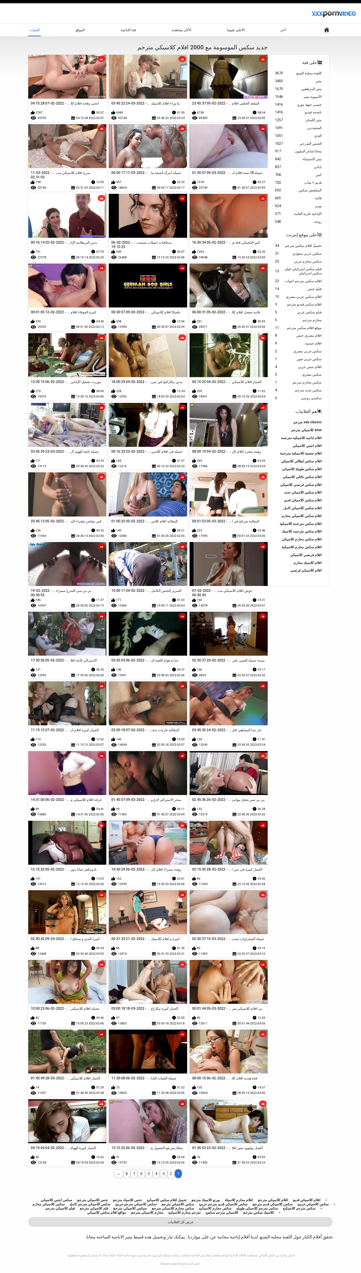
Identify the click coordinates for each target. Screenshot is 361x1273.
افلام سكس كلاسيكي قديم (303, 500)
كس (298, 175)
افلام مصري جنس (298, 335)
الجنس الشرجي (298, 144)
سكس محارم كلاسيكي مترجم (173, 1208)
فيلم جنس (298, 289)
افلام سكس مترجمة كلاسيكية (301, 524)
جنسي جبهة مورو (298, 104)
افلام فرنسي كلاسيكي (306, 555)
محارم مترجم (298, 320)
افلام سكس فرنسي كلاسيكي (301, 485)
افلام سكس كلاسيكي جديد (303, 492)
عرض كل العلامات (181, 1222)
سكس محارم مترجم (298, 382)
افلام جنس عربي (298, 367)
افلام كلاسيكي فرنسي (306, 570)
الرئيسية (326, 30)
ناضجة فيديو (298, 112)
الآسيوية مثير (298, 97)
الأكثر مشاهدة (181, 30)
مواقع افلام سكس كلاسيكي (106, 1212)
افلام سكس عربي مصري (298, 297)
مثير (298, 81)
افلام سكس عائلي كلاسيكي (302, 477)
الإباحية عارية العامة (298, 214)
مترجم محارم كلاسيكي (184, 1212)
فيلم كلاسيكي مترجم (60, 1208)
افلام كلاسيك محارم (308, 563)
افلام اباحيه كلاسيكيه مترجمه (301, 438)
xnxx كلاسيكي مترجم (306, 430)
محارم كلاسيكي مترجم (147, 1212)
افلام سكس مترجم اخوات (298, 281)
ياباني (298, 167)
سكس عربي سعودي (298, 253)
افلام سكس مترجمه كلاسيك (302, 531)
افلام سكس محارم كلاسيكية (302, 547)
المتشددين (298, 128)
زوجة (298, 222)
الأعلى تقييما (236, 30)
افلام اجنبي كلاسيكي (307, 446)
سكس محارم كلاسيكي (215, 1208)
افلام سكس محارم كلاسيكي (302, 539)
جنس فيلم (194, 1263)
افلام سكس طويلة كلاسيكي (302, 469)
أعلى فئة (310, 62)
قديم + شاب (298, 183)
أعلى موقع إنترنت (302, 234)
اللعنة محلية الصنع (298, 73)
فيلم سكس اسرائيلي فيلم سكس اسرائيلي (298, 271)
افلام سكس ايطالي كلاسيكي (301, 461)
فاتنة (298, 198)
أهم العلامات (306, 411)
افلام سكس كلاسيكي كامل (302, 508)
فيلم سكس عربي (298, 312)
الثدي (298, 136)
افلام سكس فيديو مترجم (298, 304)
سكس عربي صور (298, 359)
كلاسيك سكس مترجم (258, 1212)
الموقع (80, 30)
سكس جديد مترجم (298, 390)
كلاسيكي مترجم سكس (222, 1212)
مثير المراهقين (298, 89)
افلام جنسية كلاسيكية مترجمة (301, 453)
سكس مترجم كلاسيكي (299, 1208)
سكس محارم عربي (298, 261)
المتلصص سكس (298, 190)
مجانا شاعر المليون (298, 151)
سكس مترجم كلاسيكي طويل (257, 1208)
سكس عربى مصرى (298, 351)
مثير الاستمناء (298, 159)
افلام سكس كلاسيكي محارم (302, 516)
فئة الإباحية (128, 30)
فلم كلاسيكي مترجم (94, 1208)
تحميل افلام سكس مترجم (298, 246)
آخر (283, 30)
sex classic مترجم (307, 422)
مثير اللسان (298, 120)
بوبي (298, 206)
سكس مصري (298, 374)
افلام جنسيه (298, 343)
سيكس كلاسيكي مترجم (130, 1208)
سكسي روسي (298, 398)
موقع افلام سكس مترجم (298, 328)
